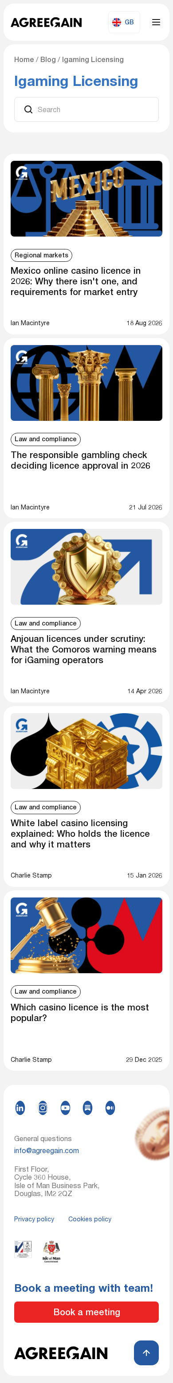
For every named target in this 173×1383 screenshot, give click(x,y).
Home (24, 59)
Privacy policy (34, 1219)
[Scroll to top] (146, 1352)
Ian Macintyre (30, 322)
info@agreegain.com (46, 1150)
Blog (48, 59)
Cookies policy (89, 1219)
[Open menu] (156, 22)
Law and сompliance (46, 439)
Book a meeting (86, 1312)
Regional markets (41, 255)
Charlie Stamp (31, 875)
